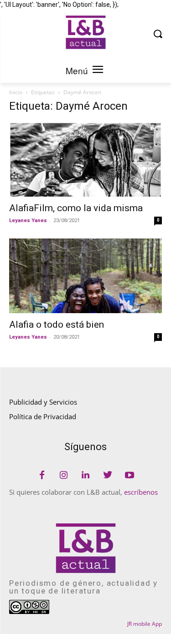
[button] (157, 33)
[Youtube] (129, 475)
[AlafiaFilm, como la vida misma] (85, 159)
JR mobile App (144, 624)
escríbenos (141, 492)
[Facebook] (42, 475)
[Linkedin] (85, 475)
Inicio (15, 92)
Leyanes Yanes (28, 220)
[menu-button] (98, 70)
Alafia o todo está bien (56, 324)
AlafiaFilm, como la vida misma (76, 208)
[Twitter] (107, 475)
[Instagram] (64, 475)
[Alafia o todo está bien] (85, 275)
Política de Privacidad (42, 416)
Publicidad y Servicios (43, 401)
